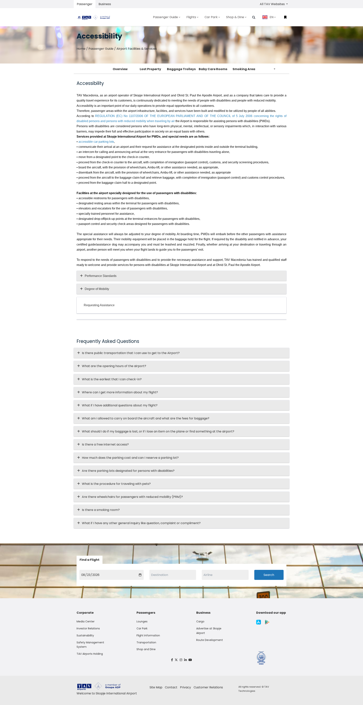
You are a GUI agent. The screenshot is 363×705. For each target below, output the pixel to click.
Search (269, 575)
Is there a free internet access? (105, 444)
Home (81, 48)
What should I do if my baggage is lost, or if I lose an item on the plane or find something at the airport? (158, 431)
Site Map (156, 687)
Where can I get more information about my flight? (120, 392)
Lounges (142, 621)
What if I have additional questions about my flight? (119, 405)
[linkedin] (185, 659)
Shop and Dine (146, 649)
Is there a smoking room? (101, 510)
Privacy (185, 687)
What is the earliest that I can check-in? (112, 379)
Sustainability (85, 635)
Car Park (142, 628)
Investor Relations (88, 628)
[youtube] (190, 659)
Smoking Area (244, 69)
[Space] (95, 17)
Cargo (200, 621)
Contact (171, 687)
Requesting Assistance (99, 305)
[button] (254, 17)
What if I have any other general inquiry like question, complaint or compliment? (141, 523)
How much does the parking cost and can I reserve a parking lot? (130, 458)
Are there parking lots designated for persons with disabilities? (128, 471)
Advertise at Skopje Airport (208, 631)
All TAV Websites (272, 4)
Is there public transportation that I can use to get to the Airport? (131, 353)
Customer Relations (208, 687)
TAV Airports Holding (90, 654)
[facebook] (172, 659)
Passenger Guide (100, 48)
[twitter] (176, 659)
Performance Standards (100, 275)
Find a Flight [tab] (89, 560)
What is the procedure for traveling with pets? (116, 484)
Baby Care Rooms (213, 69)
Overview (120, 69)
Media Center (86, 621)
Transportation (146, 642)
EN (271, 17)
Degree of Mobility (97, 289)
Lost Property (150, 69)
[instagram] (181, 659)
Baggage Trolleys (181, 69)
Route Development (209, 640)
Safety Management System (90, 645)
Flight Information (148, 635)
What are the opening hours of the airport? (114, 366)
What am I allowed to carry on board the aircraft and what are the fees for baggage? (145, 418)
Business (105, 4)
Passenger (84, 4)
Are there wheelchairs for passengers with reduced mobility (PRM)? (133, 497)
